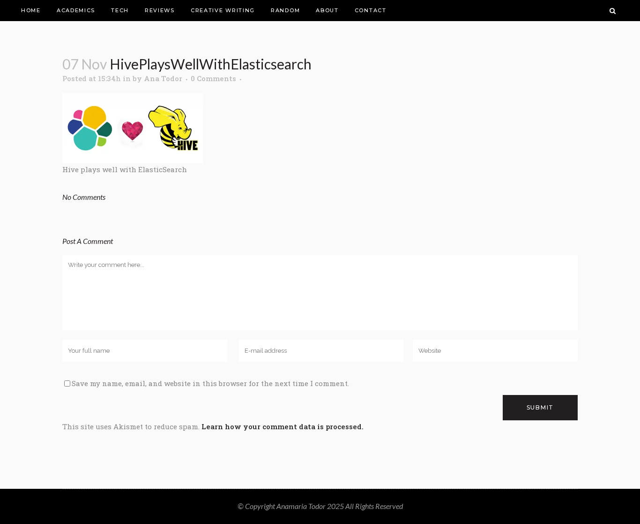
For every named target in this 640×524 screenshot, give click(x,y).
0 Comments (213, 78)
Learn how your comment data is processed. (282, 426)
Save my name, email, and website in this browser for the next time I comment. (210, 383)
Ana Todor (163, 78)
